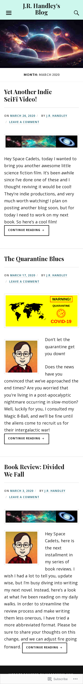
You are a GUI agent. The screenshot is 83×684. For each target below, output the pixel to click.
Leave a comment (24, 122)
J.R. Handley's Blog (41, 9)
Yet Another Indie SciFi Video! (28, 95)
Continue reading (22, 232)
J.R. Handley (56, 115)
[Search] (72, 13)
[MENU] (8, 13)
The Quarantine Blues (34, 258)
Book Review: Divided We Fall (34, 470)
